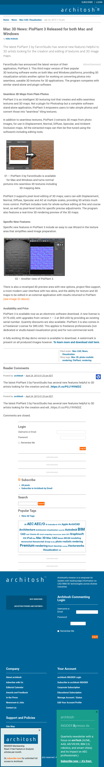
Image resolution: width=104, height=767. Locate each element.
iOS (24, 538)
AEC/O (39, 524)
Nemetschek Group (41, 541)
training (64, 546)
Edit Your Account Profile (69, 702)
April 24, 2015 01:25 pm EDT (39, 375)
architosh (18, 375)
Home (6, 20)
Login (99, 2)
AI (46, 524)
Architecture (27, 529)
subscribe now (14, 758)
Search (41, 504)
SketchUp (57, 546)
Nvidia (53, 542)
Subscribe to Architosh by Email (36, 488)
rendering (86, 360)
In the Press (12, 697)
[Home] (79, 11)
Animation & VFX (54, 524)
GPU (67, 534)
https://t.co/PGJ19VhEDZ (66, 386)
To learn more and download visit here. (76, 342)
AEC (30, 524)
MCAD (67, 538)
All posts (25, 485)
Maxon (60, 538)
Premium (27, 545)
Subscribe (87, 2)
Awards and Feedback (17, 692)
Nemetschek (26, 542)
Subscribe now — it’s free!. (76, 761)
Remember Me (28, 442)
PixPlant (77, 360)
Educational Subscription (69, 692)
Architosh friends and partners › (28, 606)
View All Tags (28, 516)
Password (23, 437)
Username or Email (27, 432)
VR (60, 550)
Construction (57, 534)
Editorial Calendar (14, 687)
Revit (50, 546)
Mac (34, 538)
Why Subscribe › (36, 599)
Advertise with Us (14, 682)
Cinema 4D (34, 534)
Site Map (10, 726)
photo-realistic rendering (69, 541)
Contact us (11, 707)
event (64, 534)
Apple (65, 524)
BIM (81, 529)
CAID (27, 534)
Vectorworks (76, 545)
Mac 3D (74, 357)
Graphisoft (77, 534)
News (14, 20)
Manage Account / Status (69, 697)
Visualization (35, 20)
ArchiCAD (74, 524)
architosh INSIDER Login (69, 677)
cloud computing (46, 534)
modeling (76, 538)
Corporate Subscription (68, 687)
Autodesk (71, 529)
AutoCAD (61, 530)
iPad (29, 538)
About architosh (14, 677)
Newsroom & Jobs (15, 702)
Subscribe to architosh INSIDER (72, 682)
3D (25, 524)
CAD (22, 534)
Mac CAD (23, 20)
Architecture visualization (47, 530)
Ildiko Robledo (12, 39)
